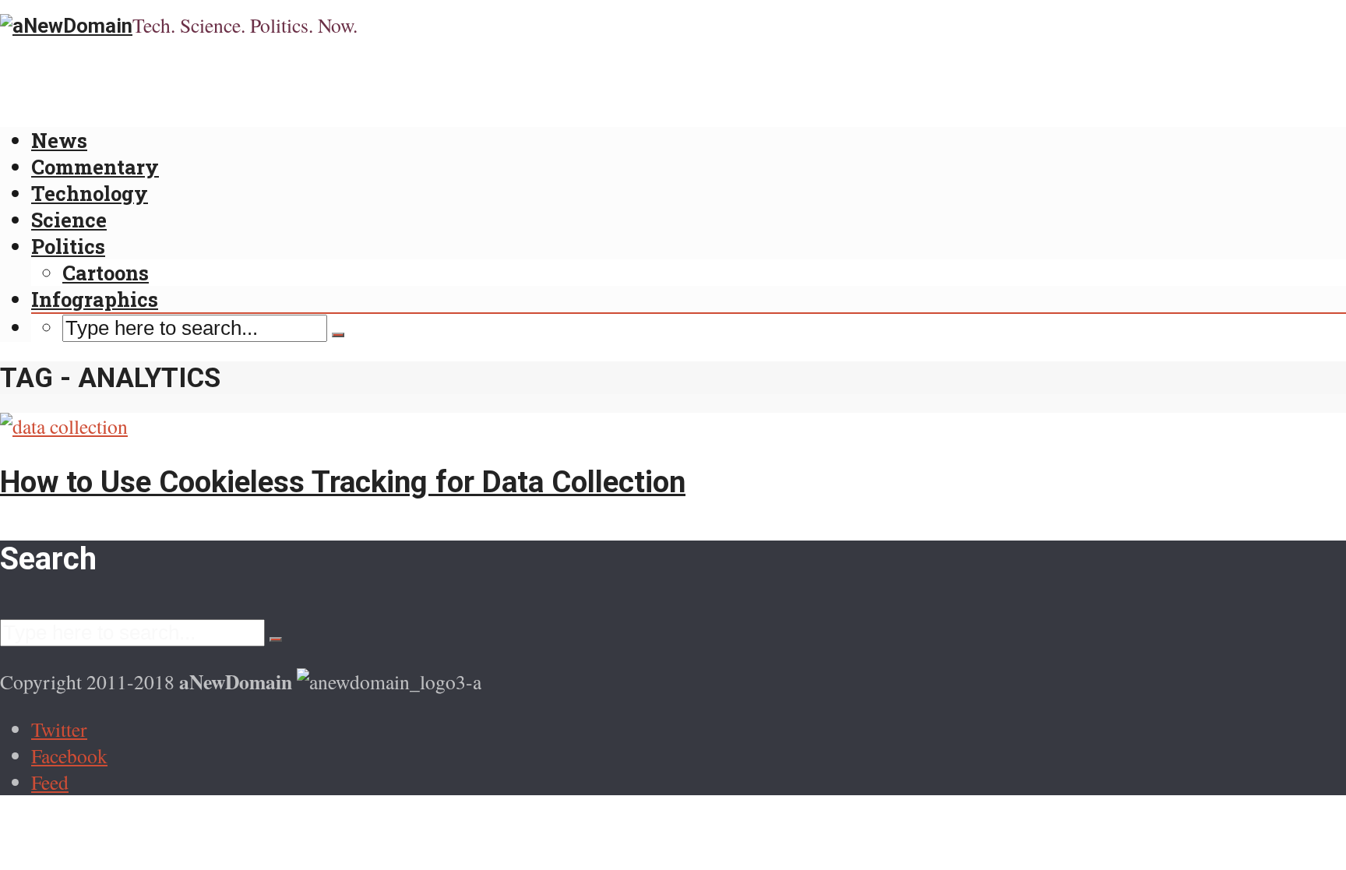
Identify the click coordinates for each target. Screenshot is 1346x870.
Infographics (94, 299)
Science (69, 219)
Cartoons (105, 272)
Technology (89, 193)
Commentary (95, 166)
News (59, 140)
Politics (68, 246)
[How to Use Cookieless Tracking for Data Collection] (64, 426)
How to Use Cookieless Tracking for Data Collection (342, 481)
